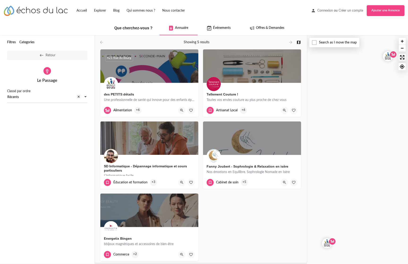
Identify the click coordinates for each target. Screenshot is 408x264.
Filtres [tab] (11, 42)
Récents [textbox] (13, 97)
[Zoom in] (402, 41)
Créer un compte (351, 10)
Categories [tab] (26, 42)
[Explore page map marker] (388, 56)
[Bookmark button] (191, 110)
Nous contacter (173, 10)
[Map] (357, 149)
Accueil (81, 10)
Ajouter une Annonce (385, 10)
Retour (50, 55)
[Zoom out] (402, 48)
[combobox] (47, 97)
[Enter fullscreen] (402, 57)
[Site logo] (36, 10)
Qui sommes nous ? (141, 10)
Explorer (100, 10)
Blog (116, 10)
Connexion (325, 10)
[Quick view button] (182, 110)
